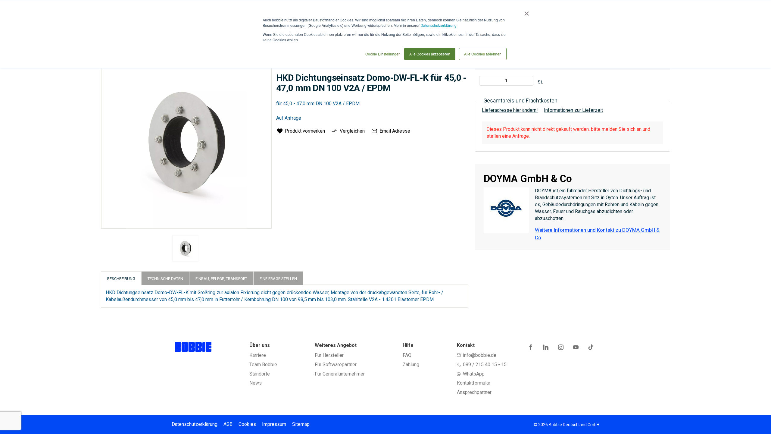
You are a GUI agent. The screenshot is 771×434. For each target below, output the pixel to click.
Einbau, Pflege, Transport (221, 278)
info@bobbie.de (479, 355)
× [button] (525, 11)
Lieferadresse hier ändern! (510, 110)
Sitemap (301, 424)
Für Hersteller (329, 355)
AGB (228, 424)
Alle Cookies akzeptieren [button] (429, 53)
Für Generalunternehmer (340, 374)
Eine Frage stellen (278, 278)
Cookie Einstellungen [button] (383, 53)
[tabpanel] (185, 249)
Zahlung (411, 364)
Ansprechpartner (474, 392)
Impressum (274, 424)
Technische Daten (165, 278)
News (255, 383)
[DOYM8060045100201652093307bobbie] (185, 248)
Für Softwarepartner (336, 364)
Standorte (259, 374)
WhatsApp (474, 374)
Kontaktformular (473, 383)
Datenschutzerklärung (438, 25)
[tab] (121, 278)
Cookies (247, 424)
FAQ (407, 355)
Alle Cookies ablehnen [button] (482, 53)
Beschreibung (121, 278)
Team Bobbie (263, 364)
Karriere (257, 355)
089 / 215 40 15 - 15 (485, 364)
